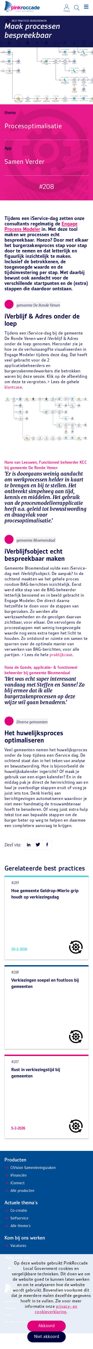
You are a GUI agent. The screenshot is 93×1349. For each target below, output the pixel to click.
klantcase (13, 387)
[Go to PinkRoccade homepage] (22, 6)
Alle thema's (20, 1226)
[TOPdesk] (66, 5)
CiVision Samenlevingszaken (33, 1168)
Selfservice (19, 1218)
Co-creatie (18, 1211)
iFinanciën (18, 1175)
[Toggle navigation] (86, 6)
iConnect (17, 1183)
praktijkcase (61, 655)
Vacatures (18, 1246)
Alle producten (22, 1191)
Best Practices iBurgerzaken (29, 21)
